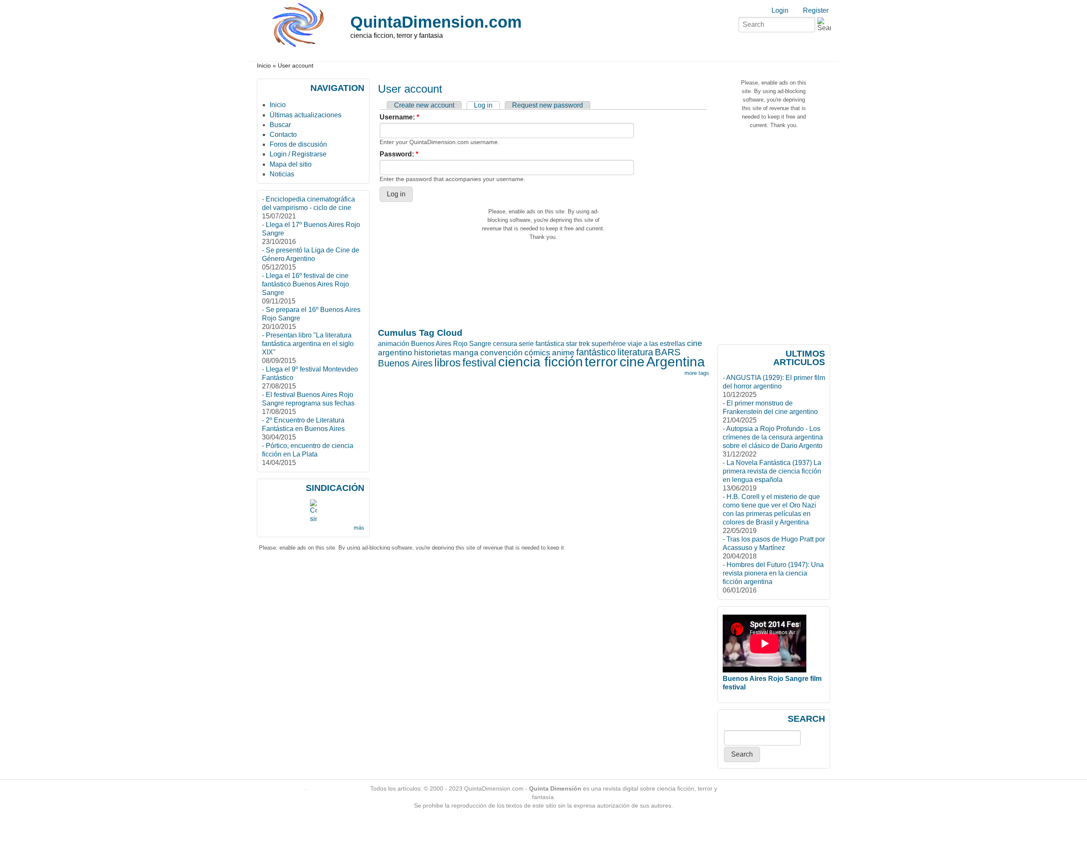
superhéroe (608, 343)
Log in (483, 105)
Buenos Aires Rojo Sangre (451, 343)
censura (505, 343)
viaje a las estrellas (656, 343)
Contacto (283, 134)
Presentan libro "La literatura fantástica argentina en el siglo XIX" (308, 344)
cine (632, 361)
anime (563, 352)
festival (479, 363)
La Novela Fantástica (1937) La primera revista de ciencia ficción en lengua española (772, 471)
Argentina (675, 361)
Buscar (280, 124)
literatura (635, 352)
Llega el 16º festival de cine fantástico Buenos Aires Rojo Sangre (305, 284)
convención (501, 352)
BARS (668, 352)
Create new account (424, 105)
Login (780, 10)
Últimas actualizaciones (305, 115)
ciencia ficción (540, 361)
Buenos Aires (405, 363)
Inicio (264, 65)
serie (526, 343)
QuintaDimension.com (436, 22)
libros (447, 363)
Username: (399, 117)
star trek (578, 343)
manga (466, 352)
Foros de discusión (298, 144)
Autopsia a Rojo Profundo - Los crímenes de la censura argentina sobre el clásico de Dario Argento (773, 437)
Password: (399, 154)
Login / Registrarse (298, 154)
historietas (432, 352)
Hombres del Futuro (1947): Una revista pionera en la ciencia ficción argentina (773, 573)
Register (815, 10)
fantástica (549, 343)
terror (601, 361)
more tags (696, 373)
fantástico (596, 352)
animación (393, 343)
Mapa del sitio (291, 164)
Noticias (282, 174)
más (359, 528)
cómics (537, 352)
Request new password (547, 105)
